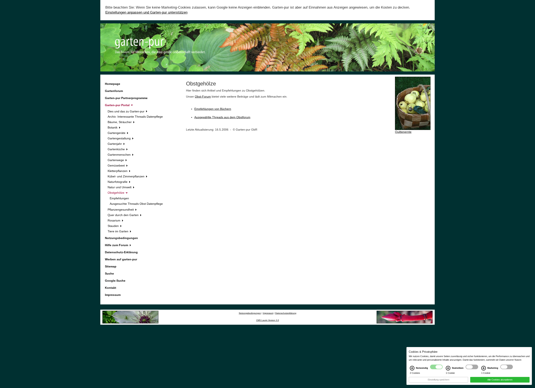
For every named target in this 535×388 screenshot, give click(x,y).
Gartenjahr (115, 143)
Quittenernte (403, 132)
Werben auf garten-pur (121, 259)
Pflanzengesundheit (121, 209)
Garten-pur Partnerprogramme (126, 98)
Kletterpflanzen (118, 171)
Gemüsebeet (117, 165)
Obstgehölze (116, 192)
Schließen (9, 384)
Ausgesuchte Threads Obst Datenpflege (136, 203)
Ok (24, 384)
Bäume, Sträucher (120, 122)
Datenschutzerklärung (285, 313)
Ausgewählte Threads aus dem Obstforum (222, 117)
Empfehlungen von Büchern (212, 109)
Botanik (113, 127)
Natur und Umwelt (120, 187)
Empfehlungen (119, 198)
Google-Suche (115, 280)
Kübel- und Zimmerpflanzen (126, 176)
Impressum (113, 294)
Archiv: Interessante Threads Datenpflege (135, 116)
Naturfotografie (118, 181)
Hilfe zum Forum (117, 245)
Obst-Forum (203, 96)
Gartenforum (114, 91)
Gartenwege (116, 160)
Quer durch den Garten (123, 215)
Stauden (114, 226)
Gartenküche (117, 149)
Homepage (112, 83)
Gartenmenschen (119, 154)
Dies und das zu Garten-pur (126, 111)
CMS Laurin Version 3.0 (267, 320)
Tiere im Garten (118, 231)
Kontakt (110, 287)
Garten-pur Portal (117, 105)
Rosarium (114, 220)
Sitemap (110, 266)
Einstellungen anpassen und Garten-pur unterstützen (146, 12)
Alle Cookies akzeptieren (499, 379)
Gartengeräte (117, 133)
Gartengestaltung (119, 138)
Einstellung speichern (438, 379)
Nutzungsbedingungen (121, 238)
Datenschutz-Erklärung (121, 252)
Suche (109, 273)
